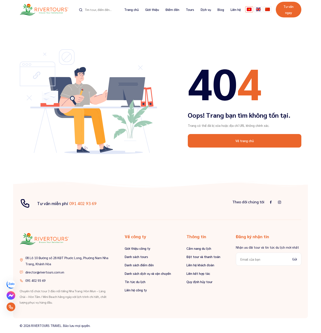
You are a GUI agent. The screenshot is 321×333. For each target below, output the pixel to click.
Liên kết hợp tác (198, 273)
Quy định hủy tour (199, 282)
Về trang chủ (244, 141)
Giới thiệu (152, 9)
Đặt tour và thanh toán (203, 257)
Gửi (294, 259)
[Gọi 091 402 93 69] (11, 306)
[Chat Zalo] (11, 284)
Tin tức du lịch (135, 282)
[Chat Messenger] (11, 295)
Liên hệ (236, 9)
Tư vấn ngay (288, 9)
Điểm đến (172, 9)
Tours (190, 9)
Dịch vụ (206, 9)
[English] (258, 9)
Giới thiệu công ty (137, 248)
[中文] (267, 9)
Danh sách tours (136, 257)
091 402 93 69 (83, 203)
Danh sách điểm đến (139, 265)
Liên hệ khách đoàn (200, 265)
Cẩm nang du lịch (198, 248)
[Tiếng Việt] (249, 9)
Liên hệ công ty (136, 290)
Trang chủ (131, 9)
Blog (220, 9)
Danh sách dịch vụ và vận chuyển (148, 273)
